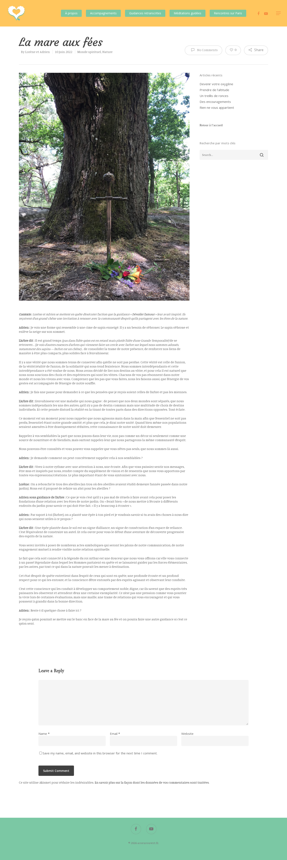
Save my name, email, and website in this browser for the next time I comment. (100, 753)
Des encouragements (215, 102)
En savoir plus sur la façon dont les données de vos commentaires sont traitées (152, 782)
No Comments (207, 50)
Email (115, 733)
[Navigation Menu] (278, 13)
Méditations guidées (187, 13)
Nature (107, 52)
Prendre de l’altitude (214, 90)
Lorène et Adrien (37, 52)
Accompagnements (103, 13)
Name (44, 733)
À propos (71, 13)
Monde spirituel (89, 52)
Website (187, 733)
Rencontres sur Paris (228, 13)
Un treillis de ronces (214, 96)
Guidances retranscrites (145, 13)
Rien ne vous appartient (217, 107)
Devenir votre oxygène (216, 84)
